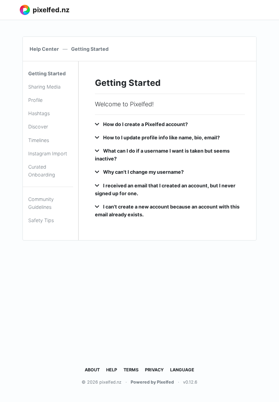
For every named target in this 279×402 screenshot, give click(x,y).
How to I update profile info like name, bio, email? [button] (161, 137)
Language (182, 369)
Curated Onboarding (41, 170)
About (92, 369)
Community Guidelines (41, 203)
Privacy (154, 369)
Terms (131, 369)
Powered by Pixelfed (152, 382)
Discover (38, 126)
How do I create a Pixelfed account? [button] (145, 124)
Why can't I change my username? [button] (143, 172)
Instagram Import (47, 153)
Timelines (38, 140)
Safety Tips (41, 220)
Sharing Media (44, 87)
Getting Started (47, 73)
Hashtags (39, 113)
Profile (35, 100)
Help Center (44, 49)
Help (111, 369)
